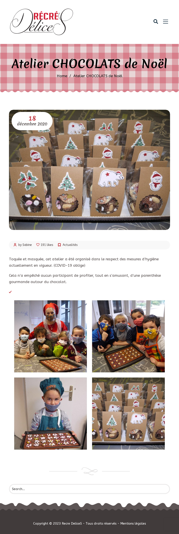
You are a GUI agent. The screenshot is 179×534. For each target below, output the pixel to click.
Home (62, 76)
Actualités (70, 245)
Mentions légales (133, 523)
